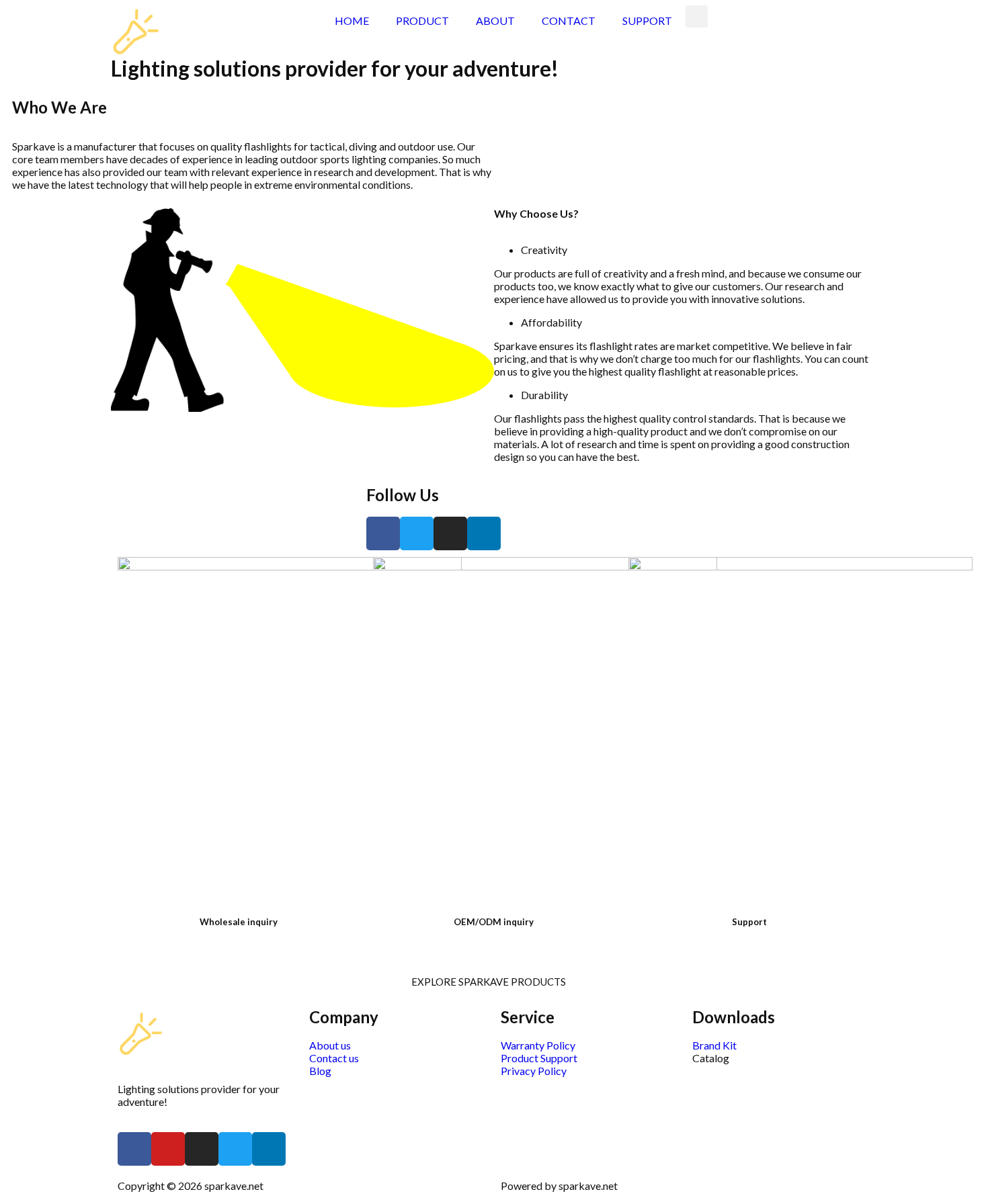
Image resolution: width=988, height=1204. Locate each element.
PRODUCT (422, 20)
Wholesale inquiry (239, 921)
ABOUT (495, 20)
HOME (352, 20)
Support (749, 921)
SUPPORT (647, 20)
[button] (494, 982)
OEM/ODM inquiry (494, 921)
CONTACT (568, 20)
